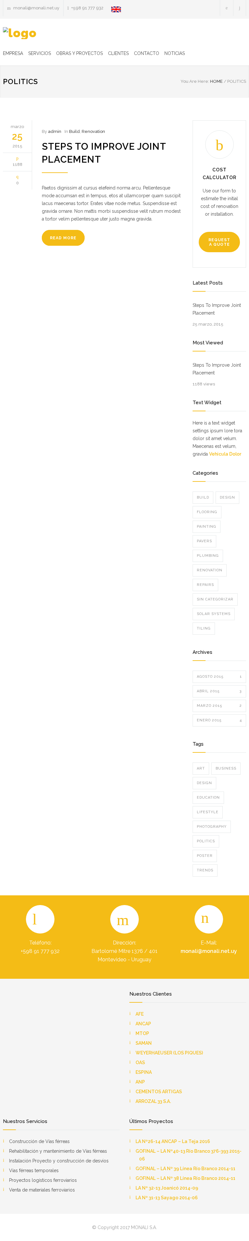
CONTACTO (146, 53)
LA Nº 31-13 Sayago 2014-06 (167, 1197)
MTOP (142, 1033)
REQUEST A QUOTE (219, 242)
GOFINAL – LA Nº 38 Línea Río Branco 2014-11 (185, 1178)
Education (208, 797)
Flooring (207, 512)
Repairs (205, 585)
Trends (205, 870)
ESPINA (144, 1072)
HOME (216, 81)
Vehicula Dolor (225, 454)
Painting (206, 526)
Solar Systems (214, 614)
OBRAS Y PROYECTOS (79, 53)
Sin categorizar (215, 599)
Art (201, 768)
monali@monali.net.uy (209, 951)
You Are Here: (195, 81)
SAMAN (144, 1043)
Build (74, 131)
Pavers (204, 541)
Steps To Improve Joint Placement (217, 309)
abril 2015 (219, 691)
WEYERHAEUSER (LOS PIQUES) (169, 1052)
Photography (212, 827)
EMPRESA (13, 53)
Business (226, 768)
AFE (140, 1014)
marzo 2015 (219, 706)
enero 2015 (219, 720)
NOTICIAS (174, 53)
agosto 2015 (219, 676)
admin (54, 131)
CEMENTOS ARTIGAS (159, 1091)
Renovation (93, 131)
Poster (205, 856)
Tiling (204, 628)
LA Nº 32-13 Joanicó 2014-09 (167, 1188)
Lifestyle (208, 812)
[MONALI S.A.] (20, 33)
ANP (140, 1082)
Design (227, 497)
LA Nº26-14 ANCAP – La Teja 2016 (173, 1141)
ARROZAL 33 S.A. (153, 1101)
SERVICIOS (39, 53)
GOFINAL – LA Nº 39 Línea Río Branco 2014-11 (185, 1168)
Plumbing (208, 556)
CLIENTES (118, 53)
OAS (140, 1062)
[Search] (239, 8)
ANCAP (143, 1023)
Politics (206, 841)
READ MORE (63, 238)
